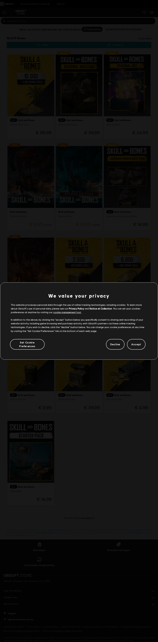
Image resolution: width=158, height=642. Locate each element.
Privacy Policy (76, 308)
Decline (115, 344)
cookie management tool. (67, 312)
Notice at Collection (100, 308)
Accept (136, 344)
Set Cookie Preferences (27, 344)
